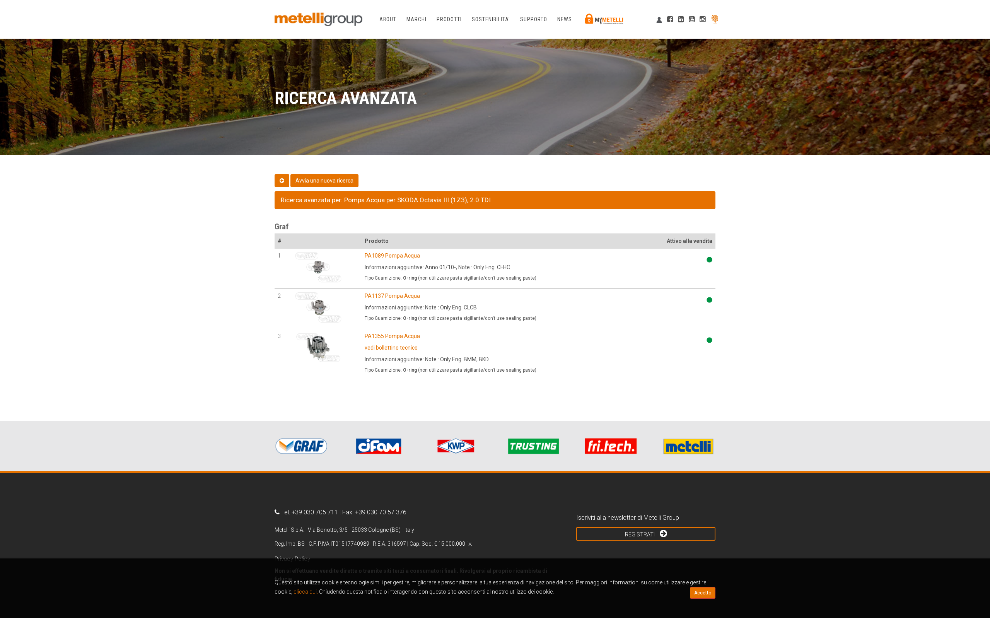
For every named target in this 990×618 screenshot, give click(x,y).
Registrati (640, 534)
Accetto (702, 593)
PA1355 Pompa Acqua (392, 336)
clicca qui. (306, 592)
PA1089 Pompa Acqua (392, 256)
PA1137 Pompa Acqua (392, 296)
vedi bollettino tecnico (391, 348)
